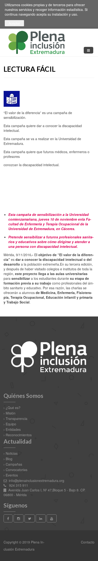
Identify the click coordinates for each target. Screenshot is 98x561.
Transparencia (16, 418)
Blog (9, 458)
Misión (10, 413)
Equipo (11, 424)
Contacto (87, 542)
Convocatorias (16, 469)
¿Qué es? (13, 407)
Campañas (14, 464)
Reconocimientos (19, 434)
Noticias (12, 453)
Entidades (13, 429)
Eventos (12, 475)
